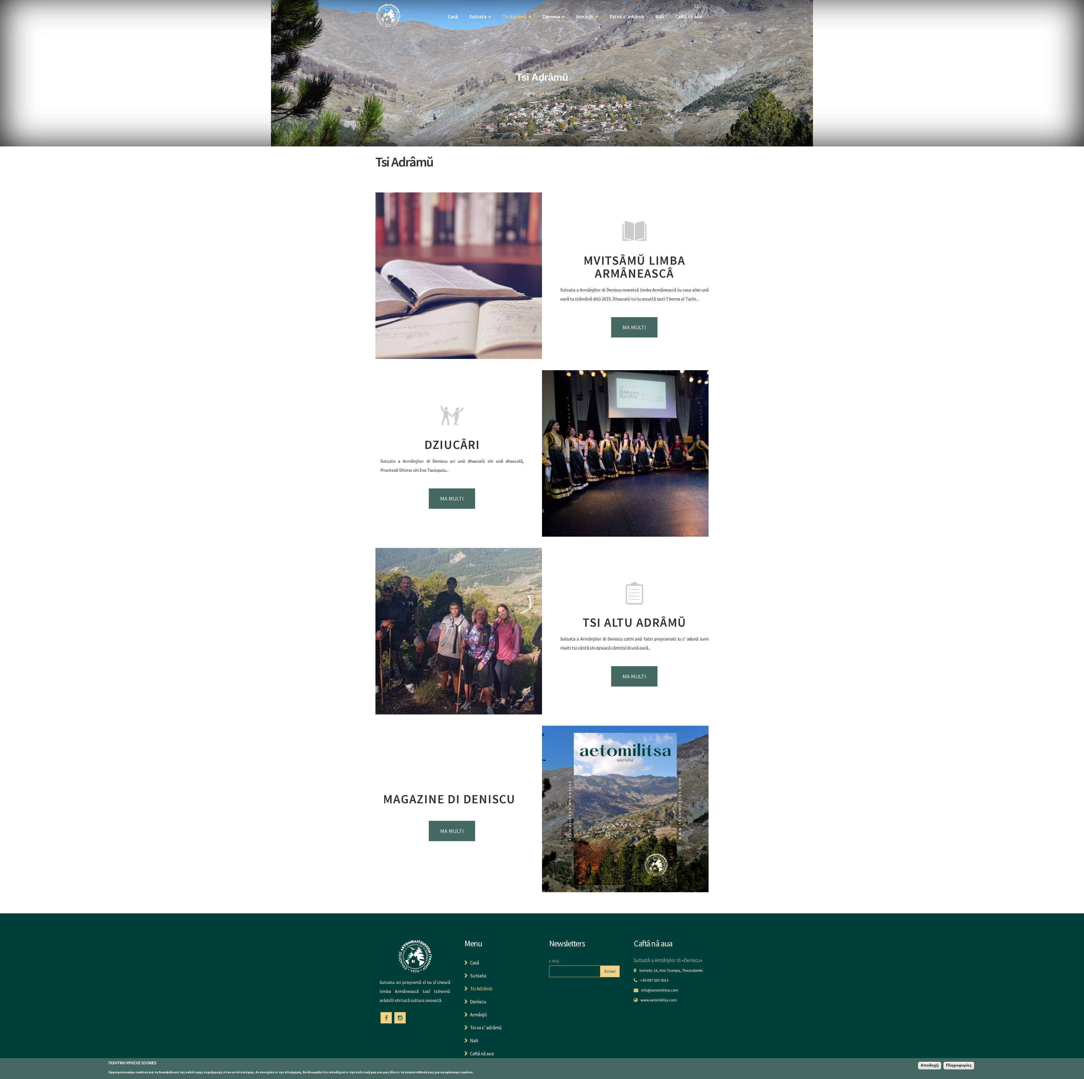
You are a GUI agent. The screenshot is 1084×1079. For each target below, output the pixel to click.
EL (696, 6)
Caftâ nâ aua (688, 16)
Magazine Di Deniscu (449, 799)
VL (704, 6)
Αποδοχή (930, 1065)
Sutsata (477, 16)
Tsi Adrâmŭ (514, 16)
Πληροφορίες (959, 1065)
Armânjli (584, 16)
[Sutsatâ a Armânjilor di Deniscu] (388, 24)
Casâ (453, 16)
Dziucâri (452, 444)
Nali (659, 16)
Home (530, 93)
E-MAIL (555, 961)
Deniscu (551, 16)
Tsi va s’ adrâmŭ (626, 16)
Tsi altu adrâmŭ (634, 622)
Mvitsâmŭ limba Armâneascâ (634, 267)
